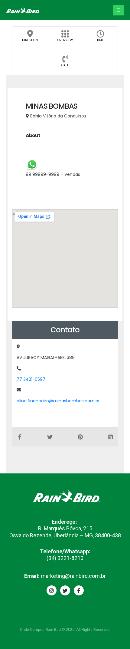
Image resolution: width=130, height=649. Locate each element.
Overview (65, 40)
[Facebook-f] (79, 590)
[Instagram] (52, 590)
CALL (65, 65)
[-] (22, 10)
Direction (30, 40)
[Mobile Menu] (118, 10)
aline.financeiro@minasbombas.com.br (58, 401)
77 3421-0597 (31, 379)
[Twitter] (65, 590)
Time (100, 40)
